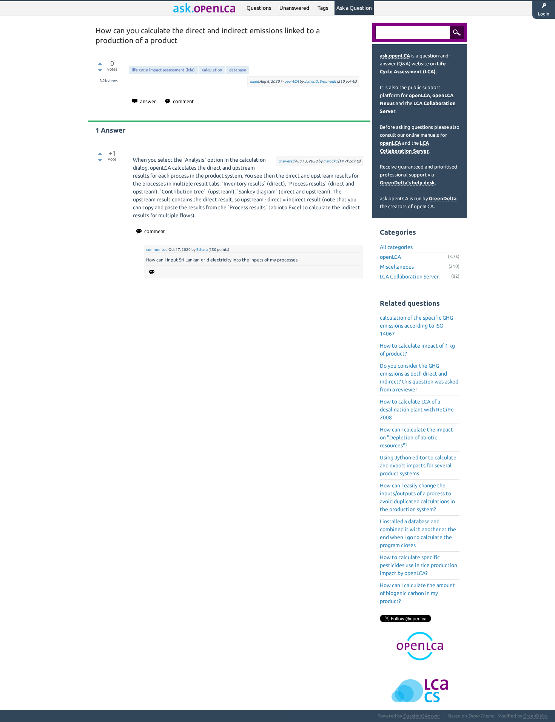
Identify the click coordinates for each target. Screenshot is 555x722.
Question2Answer (421, 715)
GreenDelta (442, 198)
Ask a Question (354, 8)
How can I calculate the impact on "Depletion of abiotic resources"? (416, 437)
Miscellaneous (397, 267)
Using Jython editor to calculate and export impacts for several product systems (418, 465)
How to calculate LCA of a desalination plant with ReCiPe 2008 (417, 410)
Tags (323, 8)
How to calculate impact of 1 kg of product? (417, 350)
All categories (396, 247)
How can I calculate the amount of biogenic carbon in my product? (417, 593)
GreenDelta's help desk (407, 182)
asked (254, 81)
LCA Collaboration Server (409, 277)
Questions (259, 8)
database (237, 70)
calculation (212, 70)
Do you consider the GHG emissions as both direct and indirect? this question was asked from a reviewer (419, 378)
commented (157, 249)
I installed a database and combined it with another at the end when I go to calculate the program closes (418, 533)
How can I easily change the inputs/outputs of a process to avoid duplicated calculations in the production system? (417, 497)
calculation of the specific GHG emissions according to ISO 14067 (416, 326)
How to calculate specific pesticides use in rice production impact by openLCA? (418, 565)
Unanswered (294, 8)
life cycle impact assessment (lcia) (163, 70)
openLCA (291, 81)
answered (286, 161)
